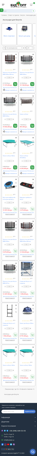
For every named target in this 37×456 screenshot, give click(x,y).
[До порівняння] (16, 58)
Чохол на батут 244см (9, 365)
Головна (4, 15)
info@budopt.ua (9, 440)
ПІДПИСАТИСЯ (30, 411)
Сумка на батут (24, 114)
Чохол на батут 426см (9, 156)
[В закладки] (16, 54)
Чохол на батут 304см (26, 365)
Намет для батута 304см (26, 323)
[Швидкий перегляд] (16, 61)
